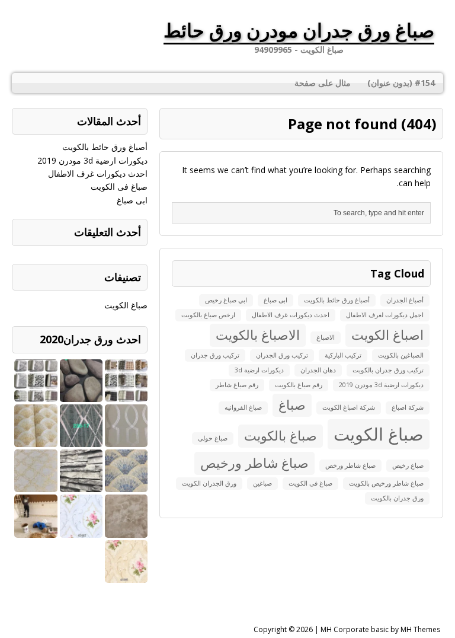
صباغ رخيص (408, 465)
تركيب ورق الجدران (282, 355)
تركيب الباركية (343, 355)
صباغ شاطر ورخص (350, 465)
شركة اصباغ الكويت (348, 407)
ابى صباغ (275, 300)
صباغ (292, 404)
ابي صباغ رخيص (226, 300)
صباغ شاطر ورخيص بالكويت (386, 483)
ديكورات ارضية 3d (259, 370)
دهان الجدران (318, 370)
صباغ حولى (213, 438)
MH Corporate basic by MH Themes (380, 629)
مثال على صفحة (322, 82)
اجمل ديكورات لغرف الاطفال (385, 315)
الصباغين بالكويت (401, 355)
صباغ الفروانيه (243, 407)
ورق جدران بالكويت (397, 498)
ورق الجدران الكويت (209, 483)
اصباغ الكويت (387, 334)
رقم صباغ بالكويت (298, 385)
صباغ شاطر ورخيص (254, 462)
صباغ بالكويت (280, 435)
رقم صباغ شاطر (237, 385)
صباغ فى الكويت (310, 483)
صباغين (262, 483)
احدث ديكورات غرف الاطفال (290, 315)
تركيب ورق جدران (215, 355)
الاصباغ (325, 337)
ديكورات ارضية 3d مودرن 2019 (381, 385)
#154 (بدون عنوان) (401, 82)
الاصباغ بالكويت (258, 334)
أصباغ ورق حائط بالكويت (337, 300)
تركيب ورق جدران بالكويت (388, 370)
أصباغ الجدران (405, 300)
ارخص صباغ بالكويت (208, 315)
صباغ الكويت (379, 434)
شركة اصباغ (408, 407)
